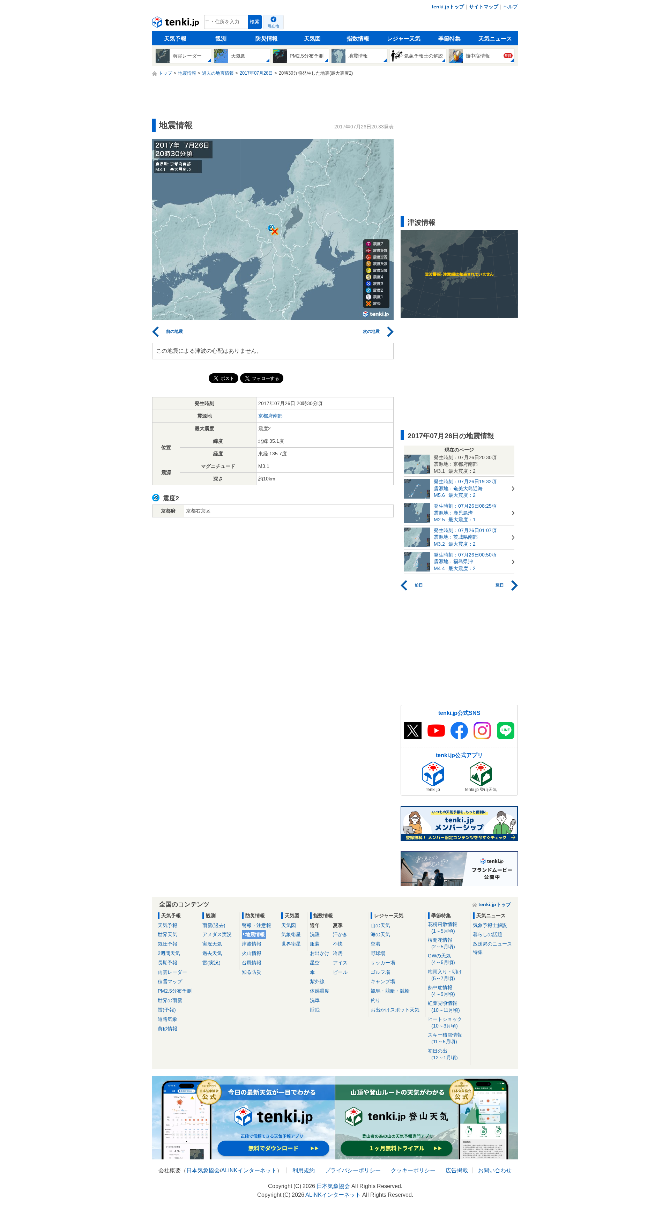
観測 (220, 39)
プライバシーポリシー (353, 1170)
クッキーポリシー (413, 1170)
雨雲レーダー (172, 972)
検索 (255, 21)
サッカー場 (383, 962)
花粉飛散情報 (442, 927)
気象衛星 (291, 934)
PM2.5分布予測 (175, 991)
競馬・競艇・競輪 (390, 991)
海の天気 (380, 934)
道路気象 (167, 1019)
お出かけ (319, 953)
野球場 (378, 953)
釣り (375, 1000)
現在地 (273, 26)
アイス (340, 962)
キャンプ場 (383, 981)
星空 (315, 962)
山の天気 (380, 925)
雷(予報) (167, 1010)
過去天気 (212, 953)
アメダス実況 (217, 934)
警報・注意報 (256, 925)
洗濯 (315, 934)
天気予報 (175, 39)
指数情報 (358, 39)
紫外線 (317, 981)
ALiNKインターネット (249, 1170)
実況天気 (212, 944)
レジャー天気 (403, 39)
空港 (375, 944)
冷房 (338, 953)
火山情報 (251, 953)
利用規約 (303, 1170)
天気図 (312, 39)
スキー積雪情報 (445, 1038)
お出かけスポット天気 (395, 1010)
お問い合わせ (495, 1170)
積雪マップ (170, 981)
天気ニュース (495, 39)
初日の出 (443, 1054)
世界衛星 (291, 944)
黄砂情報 (167, 1028)
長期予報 (167, 962)
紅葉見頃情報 (444, 1006)
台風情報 (251, 962)
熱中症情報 (441, 991)
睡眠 (315, 1010)
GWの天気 (441, 959)
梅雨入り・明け (445, 975)
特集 (478, 952)
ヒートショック (445, 1022)
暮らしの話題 (487, 934)
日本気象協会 (203, 1170)
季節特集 (449, 39)
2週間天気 (169, 953)
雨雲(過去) (213, 925)
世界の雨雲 (170, 1000)
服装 (315, 944)
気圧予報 (167, 944)
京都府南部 (270, 416)
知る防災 (251, 972)
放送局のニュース (492, 944)
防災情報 (266, 39)
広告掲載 (457, 1170)
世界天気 (167, 934)
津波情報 (251, 944)
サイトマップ (483, 6)
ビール (340, 972)
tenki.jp (176, 23)
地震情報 (255, 934)
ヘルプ (510, 6)
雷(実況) (211, 962)
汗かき (340, 934)
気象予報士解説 (490, 925)
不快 (338, 944)
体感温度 (319, 991)
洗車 (315, 1000)
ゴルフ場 (380, 972)
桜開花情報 (441, 943)
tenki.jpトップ (448, 6)
